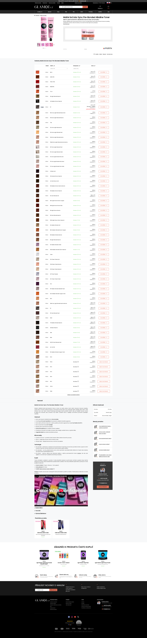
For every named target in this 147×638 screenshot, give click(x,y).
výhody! (103, 2)
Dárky (62, 2)
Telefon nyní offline (78, 2)
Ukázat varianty (87, 36)
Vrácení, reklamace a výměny (55, 604)
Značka (96, 54)
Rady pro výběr (68, 603)
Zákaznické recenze (69, 623)
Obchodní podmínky (85, 604)
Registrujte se (95, 2)
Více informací (66, 24)
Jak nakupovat (68, 604)
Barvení (37, 15)
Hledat (85, 6)
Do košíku (102, 72)
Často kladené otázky (70, 601)
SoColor (79, 453)
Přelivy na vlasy (43, 15)
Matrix (85, 49)
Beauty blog (45, 2)
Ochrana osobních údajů (86, 606)
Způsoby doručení (53, 601)
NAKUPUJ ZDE (83, 1)
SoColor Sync (110, 54)
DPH (51, 606)
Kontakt (58, 2)
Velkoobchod (52, 607)
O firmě (82, 601)
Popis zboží (40, 400)
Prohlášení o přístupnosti (86, 607)
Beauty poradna (38, 2)
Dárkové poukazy (53, 609)
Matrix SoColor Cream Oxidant (46, 469)
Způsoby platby (53, 603)
